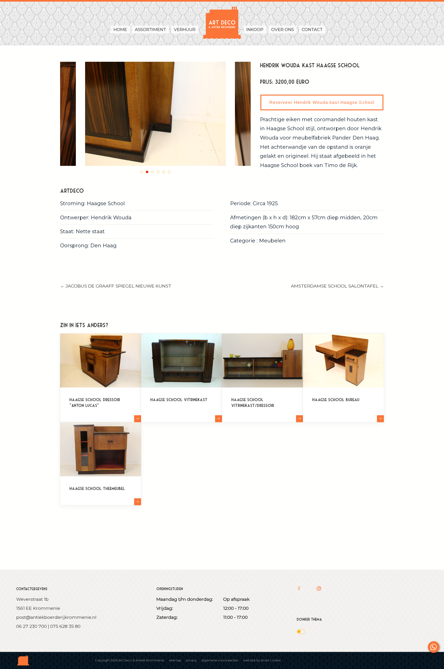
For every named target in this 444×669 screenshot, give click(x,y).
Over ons (282, 29)
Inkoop (254, 29)
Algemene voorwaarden (219, 660)
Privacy (191, 660)
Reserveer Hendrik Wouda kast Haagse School (321, 102)
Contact (312, 29)
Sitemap (175, 660)
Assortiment (150, 29)
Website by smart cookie (262, 660)
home (120, 29)
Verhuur (184, 29)
